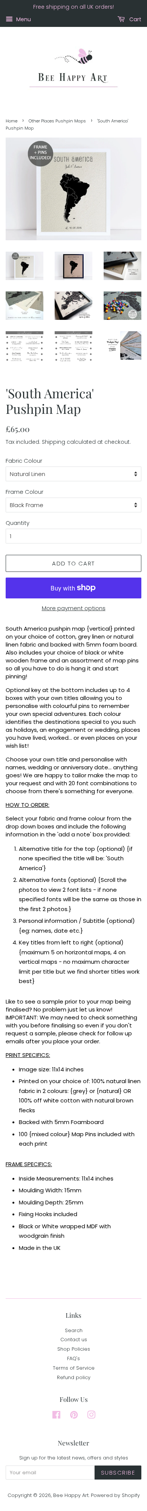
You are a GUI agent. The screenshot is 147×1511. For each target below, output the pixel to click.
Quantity (17, 523)
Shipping (53, 442)
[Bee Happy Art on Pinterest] (74, 1416)
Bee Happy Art (71, 1495)
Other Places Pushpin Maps (57, 121)
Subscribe (118, 1473)
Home (11, 121)
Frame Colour (24, 492)
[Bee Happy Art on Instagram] (91, 1416)
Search (74, 1330)
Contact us (73, 1339)
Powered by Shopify (115, 1495)
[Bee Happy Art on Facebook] (56, 1416)
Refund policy (73, 1377)
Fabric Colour (24, 461)
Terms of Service (74, 1368)
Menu (23, 19)
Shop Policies (73, 1349)
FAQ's (73, 1358)
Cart (134, 19)
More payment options (74, 608)
